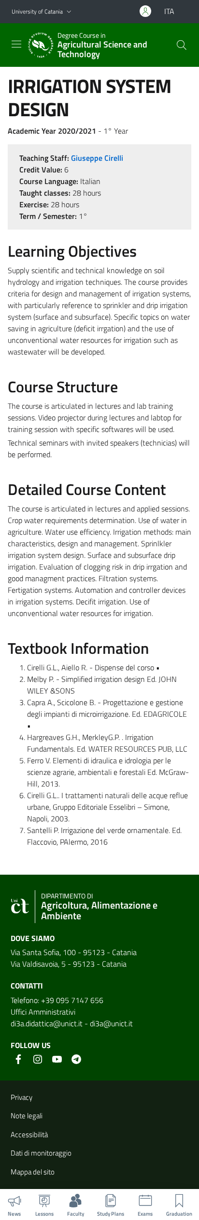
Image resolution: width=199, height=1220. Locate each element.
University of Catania (37, 11)
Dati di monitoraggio (41, 1152)
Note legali (27, 1115)
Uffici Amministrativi (43, 1012)
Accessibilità (29, 1134)
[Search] (181, 45)
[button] (69, 11)
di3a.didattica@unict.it (47, 1023)
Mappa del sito (33, 1171)
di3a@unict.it (111, 1023)
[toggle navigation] (16, 44)
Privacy (21, 1097)
